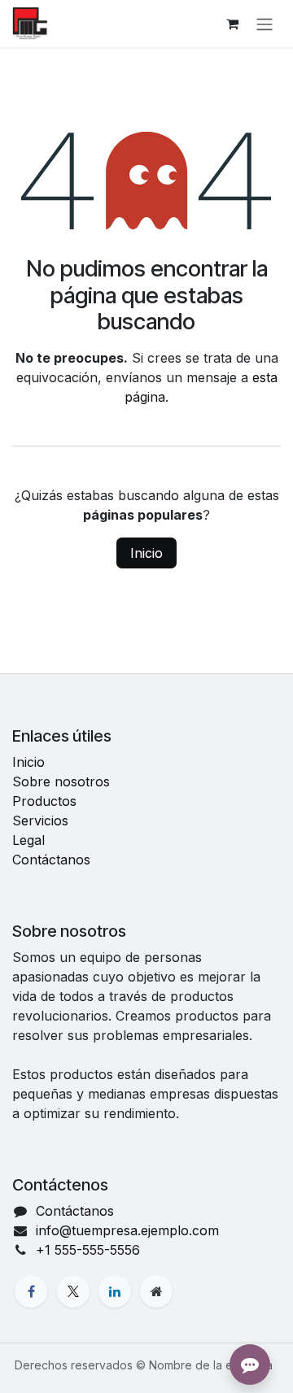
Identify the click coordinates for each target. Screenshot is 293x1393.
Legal (28, 840)
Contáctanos (51, 859)
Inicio (146, 553)
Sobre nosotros (61, 781)
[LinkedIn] (114, 1291)
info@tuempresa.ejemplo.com (127, 1230)
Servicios (40, 820)
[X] (73, 1291)
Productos (44, 801)
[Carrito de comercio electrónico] (232, 23)
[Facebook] (31, 1291)
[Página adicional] (156, 1291)
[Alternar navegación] (264, 24)
